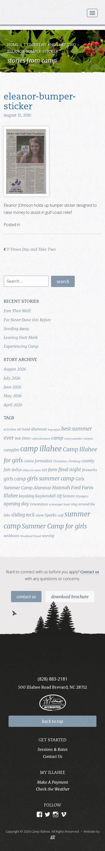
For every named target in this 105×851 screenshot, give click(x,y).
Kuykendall (45, 495)
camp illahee (41, 448)
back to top (52, 721)
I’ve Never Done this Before (27, 319)
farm (52, 469)
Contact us (89, 571)
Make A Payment (52, 782)
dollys (16, 469)
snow (40, 515)
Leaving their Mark (21, 337)
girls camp (15, 479)
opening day (16, 504)
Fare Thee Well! (17, 310)
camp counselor (73, 438)
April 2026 (13, 404)
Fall (44, 470)
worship (48, 536)
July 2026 (12, 378)
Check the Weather (52, 789)
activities (10, 429)
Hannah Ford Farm (72, 488)
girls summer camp (50, 478)
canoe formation (38, 461)
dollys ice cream (32, 470)
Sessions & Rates (53, 749)
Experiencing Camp (21, 346)
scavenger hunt (59, 504)
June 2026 (12, 386)
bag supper (54, 429)
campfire (11, 449)
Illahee (11, 496)
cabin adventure (41, 438)
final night (69, 469)
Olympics (81, 496)
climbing (74, 461)
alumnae (39, 429)
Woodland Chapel (30, 536)
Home (13, 45)
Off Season (65, 496)
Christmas (60, 461)
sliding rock (23, 515)
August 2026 (15, 369)
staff (60, 515)
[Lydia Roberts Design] (52, 836)
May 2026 (12, 395)
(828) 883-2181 (52, 679)
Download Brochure (70, 596)
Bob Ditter (23, 438)
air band (23, 429)
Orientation (39, 504)
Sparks (51, 515)
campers (88, 438)
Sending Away (16, 328)
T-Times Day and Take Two (49, 45)
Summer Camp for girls (54, 526)
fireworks (89, 470)
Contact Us (26, 596)
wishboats (11, 536)
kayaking (26, 496)
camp (57, 438)
